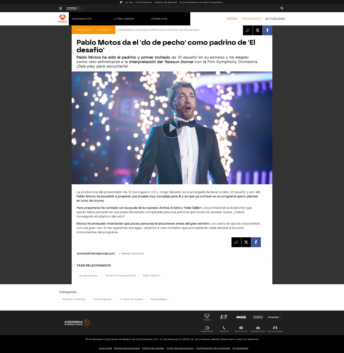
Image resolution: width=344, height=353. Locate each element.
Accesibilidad (240, 348)
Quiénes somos (258, 331)
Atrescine (258, 317)
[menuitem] (232, 18)
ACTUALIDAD (275, 18)
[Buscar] (282, 8)
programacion (89, 275)
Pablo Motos (151, 275)
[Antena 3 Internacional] (62, 21)
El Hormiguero (144, 2)
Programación (81, 19)
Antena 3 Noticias (74, 299)
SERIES (232, 18)
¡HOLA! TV (241, 317)
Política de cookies (153, 348)
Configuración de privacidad (213, 348)
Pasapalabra (158, 299)
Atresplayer (159, 19)
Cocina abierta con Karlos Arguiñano (201, 2)
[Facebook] (267, 30)
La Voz (129, 2)
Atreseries (224, 317)
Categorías (68, 292)
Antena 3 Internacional (120, 275)
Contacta (224, 331)
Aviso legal (105, 348)
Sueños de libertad (166, 2)
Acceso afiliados (275, 331)
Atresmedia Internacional (77, 323)
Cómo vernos (241, 331)
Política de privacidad (127, 348)
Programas (83, 29)
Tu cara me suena (131, 299)
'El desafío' (104, 29)
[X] (257, 30)
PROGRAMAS (251, 18)
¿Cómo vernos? (124, 19)
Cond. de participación (180, 348)
